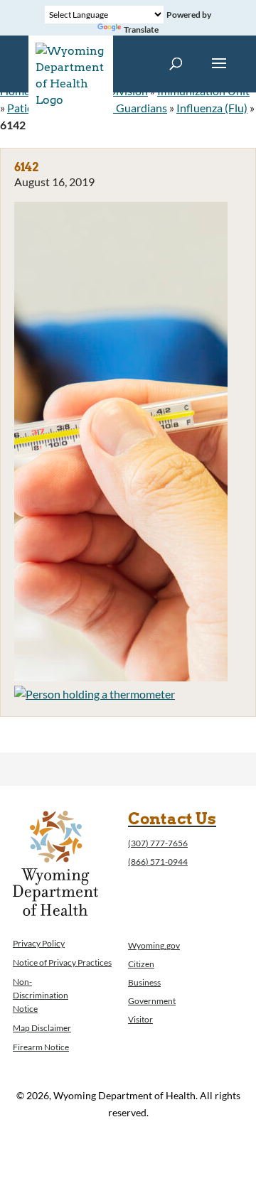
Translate (141, 29)
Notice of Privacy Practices (62, 962)
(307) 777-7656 (158, 843)
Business (144, 982)
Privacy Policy (39, 943)
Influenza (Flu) (211, 107)
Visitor (140, 1019)
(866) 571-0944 (158, 861)
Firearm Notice (41, 1047)
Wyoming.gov (154, 945)
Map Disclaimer (42, 1027)
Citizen (141, 964)
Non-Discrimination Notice (40, 995)
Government (152, 1000)
